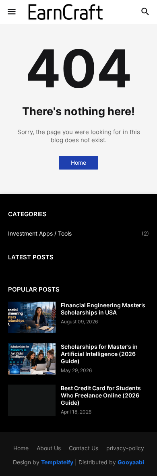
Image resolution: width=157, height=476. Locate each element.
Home (78, 162)
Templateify (57, 462)
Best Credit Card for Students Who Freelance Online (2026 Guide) (101, 395)
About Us (49, 448)
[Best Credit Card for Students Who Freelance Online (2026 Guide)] (32, 400)
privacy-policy (125, 448)
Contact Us (83, 448)
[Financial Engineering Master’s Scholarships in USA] (32, 317)
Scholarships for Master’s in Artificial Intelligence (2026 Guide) (99, 353)
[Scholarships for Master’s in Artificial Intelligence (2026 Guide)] (32, 359)
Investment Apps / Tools (78, 233)
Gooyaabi (131, 462)
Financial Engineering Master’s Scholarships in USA (103, 309)
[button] (11, 12)
